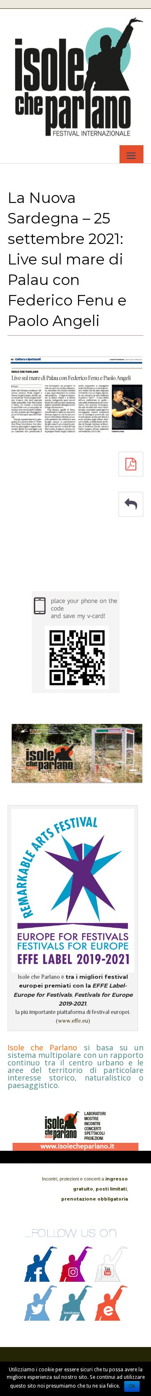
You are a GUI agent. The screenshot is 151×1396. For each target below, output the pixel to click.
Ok (132, 1386)
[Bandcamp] (76, 1318)
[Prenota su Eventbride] (111, 1318)
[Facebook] (40, 1279)
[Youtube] (111, 1279)
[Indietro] (131, 504)
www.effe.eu (73, 1021)
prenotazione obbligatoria (94, 1199)
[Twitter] (40, 1318)
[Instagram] (76, 1279)
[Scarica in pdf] (131, 464)
